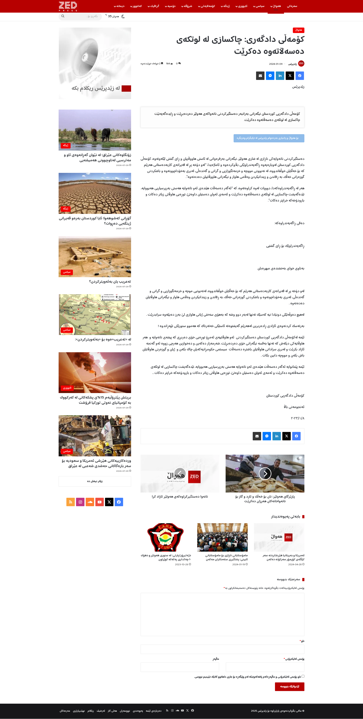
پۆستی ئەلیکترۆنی (294, 659)
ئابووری (242, 6)
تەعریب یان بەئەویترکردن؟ (110, 282)
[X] (290, 76)
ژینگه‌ (226, 6)
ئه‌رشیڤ (101, 711)
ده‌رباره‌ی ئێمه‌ (154, 711)
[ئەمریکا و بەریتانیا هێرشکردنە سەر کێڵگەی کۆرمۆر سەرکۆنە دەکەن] (279, 537)
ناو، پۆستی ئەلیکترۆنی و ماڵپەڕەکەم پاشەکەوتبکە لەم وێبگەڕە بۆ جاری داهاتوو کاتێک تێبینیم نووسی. (247, 677)
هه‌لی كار (112, 711)
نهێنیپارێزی (79, 711)
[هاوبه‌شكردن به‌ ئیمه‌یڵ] (260, 76)
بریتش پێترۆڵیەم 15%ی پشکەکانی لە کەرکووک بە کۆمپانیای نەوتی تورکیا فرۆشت (95, 400)
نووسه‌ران (125, 711)
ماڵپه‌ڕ (216, 659)
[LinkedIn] (280, 76)
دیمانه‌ (120, 6)
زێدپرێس (292, 64)
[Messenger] (270, 76)
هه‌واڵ (277, 6)
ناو (302, 641)
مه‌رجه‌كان (65, 711)
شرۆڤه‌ (188, 6)
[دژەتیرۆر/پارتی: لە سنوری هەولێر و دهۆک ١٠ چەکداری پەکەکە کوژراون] (166, 537)
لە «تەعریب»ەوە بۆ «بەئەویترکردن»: (103, 339)
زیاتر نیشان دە (95, 481)
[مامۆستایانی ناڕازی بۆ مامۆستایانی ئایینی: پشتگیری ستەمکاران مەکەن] (222, 537)
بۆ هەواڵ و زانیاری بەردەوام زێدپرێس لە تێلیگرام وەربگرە (268, 138)
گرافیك (154, 6)
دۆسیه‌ (171, 6)
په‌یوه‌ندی (138, 711)
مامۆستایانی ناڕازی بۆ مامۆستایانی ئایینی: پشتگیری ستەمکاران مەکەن (226, 557)
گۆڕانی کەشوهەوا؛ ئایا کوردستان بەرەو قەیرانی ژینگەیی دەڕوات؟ (95, 221)
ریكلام (91, 711)
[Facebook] (300, 76)
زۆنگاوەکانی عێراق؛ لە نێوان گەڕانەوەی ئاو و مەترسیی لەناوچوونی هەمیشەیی (97, 157)
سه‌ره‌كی (292, 6)
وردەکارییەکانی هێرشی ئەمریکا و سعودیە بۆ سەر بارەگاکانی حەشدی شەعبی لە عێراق (96, 463)
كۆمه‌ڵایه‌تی (208, 6)
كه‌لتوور (137, 6)
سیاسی (260, 6)
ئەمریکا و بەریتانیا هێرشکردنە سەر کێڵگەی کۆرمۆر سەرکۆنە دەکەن (283, 557)
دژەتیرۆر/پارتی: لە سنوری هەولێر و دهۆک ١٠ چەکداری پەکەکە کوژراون (166, 557)
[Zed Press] (69, 6)
